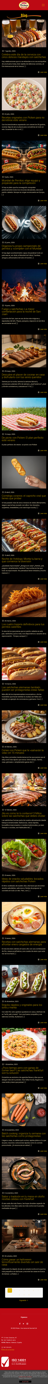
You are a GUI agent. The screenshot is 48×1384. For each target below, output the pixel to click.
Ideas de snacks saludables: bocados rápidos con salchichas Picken (23, 880)
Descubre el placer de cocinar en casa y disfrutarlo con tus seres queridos (23, 376)
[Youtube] (23, 1324)
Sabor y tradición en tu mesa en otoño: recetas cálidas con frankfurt (23, 1198)
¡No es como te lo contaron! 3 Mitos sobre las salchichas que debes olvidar (23, 814)
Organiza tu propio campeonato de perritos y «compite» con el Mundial (21, 247)
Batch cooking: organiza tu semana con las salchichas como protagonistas (24, 1135)
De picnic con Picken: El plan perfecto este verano (22, 439)
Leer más (43, 72)
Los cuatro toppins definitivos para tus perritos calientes (23, 625)
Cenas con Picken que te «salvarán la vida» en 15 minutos (23, 751)
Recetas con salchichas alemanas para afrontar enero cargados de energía (24, 943)
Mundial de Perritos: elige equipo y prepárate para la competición (21, 182)
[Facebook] (20, 1324)
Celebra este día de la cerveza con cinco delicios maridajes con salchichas (24, 56)
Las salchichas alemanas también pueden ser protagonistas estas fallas (23, 688)
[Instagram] (27, 1324)
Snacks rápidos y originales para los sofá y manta (22, 1006)
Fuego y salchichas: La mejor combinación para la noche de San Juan (21, 311)
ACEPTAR (25, 1381)
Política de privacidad (7, 1350)
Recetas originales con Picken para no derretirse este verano (23, 119)
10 (29, 1295)
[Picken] (24, 5)
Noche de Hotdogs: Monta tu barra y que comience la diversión (22, 560)
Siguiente (22, 1300)
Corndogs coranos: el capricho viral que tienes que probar (24, 497)
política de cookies (25, 1377)
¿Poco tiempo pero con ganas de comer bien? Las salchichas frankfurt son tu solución (22, 1070)
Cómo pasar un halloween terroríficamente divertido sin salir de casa (22, 1262)
